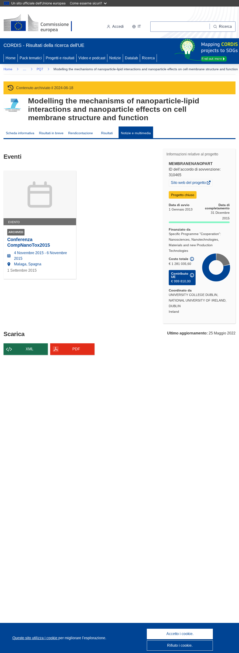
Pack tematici (31, 58)
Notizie (115, 58)
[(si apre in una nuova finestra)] (41, 23)
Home (11, 58)
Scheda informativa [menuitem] (20, 133)
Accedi (118, 26)
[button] (136, 26)
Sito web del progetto (189, 183)
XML (29, 349)
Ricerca (148, 58)
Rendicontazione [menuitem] (80, 133)
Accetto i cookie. (179, 634)
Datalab (131, 58)
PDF (76, 349)
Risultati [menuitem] (107, 133)
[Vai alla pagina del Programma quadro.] (12, 105)
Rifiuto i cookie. (180, 645)
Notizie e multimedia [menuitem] (136, 133)
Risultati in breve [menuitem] (51, 133)
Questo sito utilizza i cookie (35, 638)
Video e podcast (91, 58)
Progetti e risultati (60, 58)
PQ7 (40, 69)
